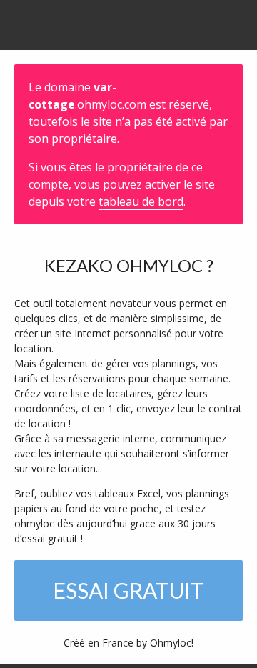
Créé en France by (128, 642)
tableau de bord (141, 201)
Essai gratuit (128, 590)
